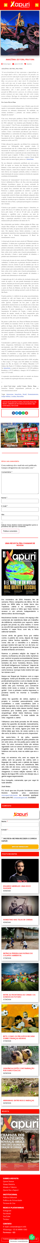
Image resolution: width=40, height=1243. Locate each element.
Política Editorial (10, 1197)
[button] (6, 5)
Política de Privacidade (12, 1200)
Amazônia (29, 64)
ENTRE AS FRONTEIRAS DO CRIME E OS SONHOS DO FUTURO (19, 996)
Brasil (25, 394)
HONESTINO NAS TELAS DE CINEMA (18, 919)
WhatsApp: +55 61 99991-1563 (15, 1229)
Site (2, 514)
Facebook (7, 1213)
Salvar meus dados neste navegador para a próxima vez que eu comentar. (19, 525)
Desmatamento (33, 394)
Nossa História (9, 1184)
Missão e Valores (10, 1187)
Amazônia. (30, 159)
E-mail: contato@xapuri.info (14, 1226)
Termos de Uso (9, 1203)
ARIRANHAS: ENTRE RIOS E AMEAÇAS (18, 1100)
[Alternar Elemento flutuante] (32, 1237)
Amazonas (9, 394)
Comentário (6, 472)
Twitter (6, 1219)
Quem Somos (8, 1181)
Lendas (13, 396)
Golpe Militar (6, 396)
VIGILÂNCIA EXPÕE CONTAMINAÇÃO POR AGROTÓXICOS (18, 1069)
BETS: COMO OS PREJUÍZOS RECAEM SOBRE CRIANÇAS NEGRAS (19, 1037)
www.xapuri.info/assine (10, 795)
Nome (4, 497)
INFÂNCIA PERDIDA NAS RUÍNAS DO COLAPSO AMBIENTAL (18, 954)
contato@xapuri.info (20, 798)
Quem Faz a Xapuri (11, 1190)
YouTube (6, 1216)
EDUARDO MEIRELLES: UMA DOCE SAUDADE (17, 887)
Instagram (7, 1210)
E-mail (4, 506)
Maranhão (20, 396)
